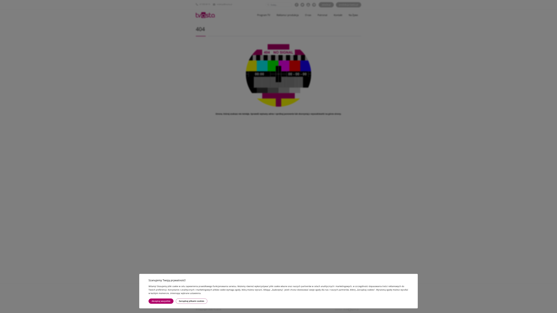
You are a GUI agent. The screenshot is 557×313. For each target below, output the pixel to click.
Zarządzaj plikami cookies (191, 301)
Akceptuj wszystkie (161, 301)
